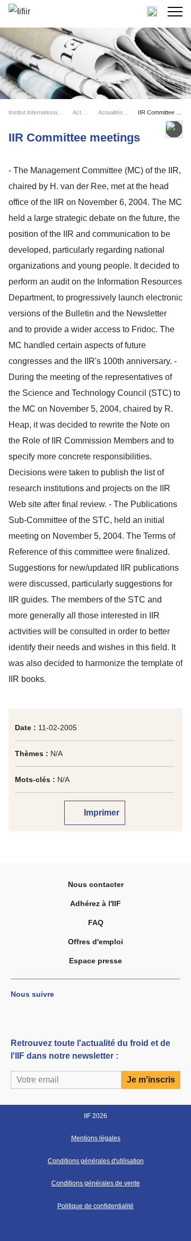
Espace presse (95, 960)
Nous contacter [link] (96, 884)
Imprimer (100, 812)
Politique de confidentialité (95, 1206)
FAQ (95, 922)
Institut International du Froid (36, 112)
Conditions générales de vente (95, 1183)
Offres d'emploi (95, 941)
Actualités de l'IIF (113, 112)
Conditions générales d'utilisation (96, 1161)
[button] (175, 11)
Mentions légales (95, 1138)
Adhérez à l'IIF (95, 903)
